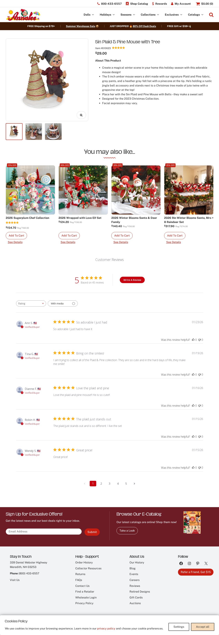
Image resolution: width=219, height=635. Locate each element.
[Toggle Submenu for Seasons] (134, 15)
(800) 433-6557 (29, 573)
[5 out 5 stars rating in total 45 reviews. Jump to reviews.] (118, 47)
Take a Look (127, 530)
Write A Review (132, 280)
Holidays (105, 14)
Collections (148, 14)
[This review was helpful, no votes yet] (193, 340)
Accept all (202, 626)
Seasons (125, 14)
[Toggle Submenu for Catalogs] (202, 15)
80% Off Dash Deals (144, 26)
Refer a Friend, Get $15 (196, 572)
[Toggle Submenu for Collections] (158, 15)
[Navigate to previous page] (84, 483)
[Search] (211, 14)
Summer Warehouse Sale (80, 26)
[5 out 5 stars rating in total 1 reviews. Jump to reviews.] (12, 222)
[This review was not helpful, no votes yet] (199, 340)
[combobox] (31, 303)
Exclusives (172, 14)
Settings (178, 626)
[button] (16, 235)
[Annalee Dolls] (23, 15)
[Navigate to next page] (134, 483)
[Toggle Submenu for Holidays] (113, 15)
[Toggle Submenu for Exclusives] (181, 15)
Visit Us (15, 580)
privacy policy (106, 628)
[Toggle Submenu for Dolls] (93, 15)
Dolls (87, 14)
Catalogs (194, 14)
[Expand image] (81, 115)
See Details (15, 242)
